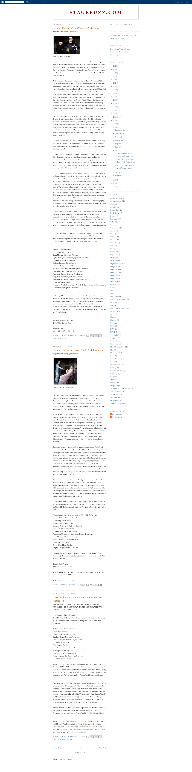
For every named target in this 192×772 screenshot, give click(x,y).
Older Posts (102, 748)
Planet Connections (117, 347)
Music (112, 317)
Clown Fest (114, 228)
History (113, 287)
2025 (115, 69)
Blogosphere (114, 210)
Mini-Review (115, 311)
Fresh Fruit (114, 260)
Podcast (113, 356)
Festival (113, 251)
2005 (115, 186)
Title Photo (114, 394)
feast (112, 248)
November (119, 133)
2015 (115, 103)
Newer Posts (57, 748)
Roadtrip (113, 376)
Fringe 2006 (114, 266)
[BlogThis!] (93, 335)
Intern (112, 293)
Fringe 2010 (114, 275)
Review (63, 338)
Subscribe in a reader (117, 38)
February (118, 175)
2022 (115, 79)
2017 (115, 96)
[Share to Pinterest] (101, 335)
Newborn (113, 323)
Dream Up (113, 243)
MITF (112, 314)
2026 (115, 66)
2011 (115, 117)
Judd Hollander (116, 417)
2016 (115, 100)
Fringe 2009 (114, 272)
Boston (112, 216)
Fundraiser (114, 281)
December (119, 130)
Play (112, 350)
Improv (112, 290)
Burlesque (114, 219)
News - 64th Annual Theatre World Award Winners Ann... (127, 166)
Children (113, 225)
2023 (115, 76)
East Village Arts (116, 55)
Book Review (115, 213)
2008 (115, 127)
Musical (113, 320)
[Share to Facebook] (98, 335)
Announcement (115, 201)
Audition (113, 204)
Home (80, 748)
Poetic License (115, 359)
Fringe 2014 (114, 278)
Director (113, 240)
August (118, 140)
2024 (115, 73)
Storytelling (114, 385)
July (117, 143)
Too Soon (113, 397)
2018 (115, 93)
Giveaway (113, 284)
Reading (113, 367)
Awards (63, 739)
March (117, 172)
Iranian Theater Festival (118, 299)
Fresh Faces (114, 257)
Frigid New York (116, 263)
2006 (115, 183)
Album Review (115, 198)
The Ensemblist (115, 391)
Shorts (112, 379)
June (117, 147)
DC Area (113, 237)
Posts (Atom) (67, 759)
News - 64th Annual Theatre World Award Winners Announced (77, 599)
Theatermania (61, 580)
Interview (113, 296)
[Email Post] (87, 335)
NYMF (112, 332)
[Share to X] (96, 335)
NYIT (112, 329)
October (118, 137)
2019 (115, 90)
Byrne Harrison (116, 414)
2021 (115, 83)
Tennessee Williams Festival (120, 388)
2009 (115, 124)
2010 (115, 120)
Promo (112, 362)
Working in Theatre (117, 403)
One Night (114, 335)
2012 (115, 113)
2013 (115, 110)
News (69, 739)
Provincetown (115, 364)
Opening (113, 338)
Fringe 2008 (114, 269)
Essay (112, 245)
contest (112, 231)
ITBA (112, 302)
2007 (115, 180)
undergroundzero (116, 400)
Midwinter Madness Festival (120, 308)
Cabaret (113, 222)
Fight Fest (113, 254)
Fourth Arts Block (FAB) (119, 52)
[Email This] (91, 335)
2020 (115, 86)
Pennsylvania (115, 344)
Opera (112, 341)
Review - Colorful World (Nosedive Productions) (76, 27)
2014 (115, 107)
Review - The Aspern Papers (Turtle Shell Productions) (79, 350)
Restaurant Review (117, 370)
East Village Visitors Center (120, 49)
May (117, 150)
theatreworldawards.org (78, 732)
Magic (112, 305)
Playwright (114, 353)
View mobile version (79, 752)
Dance (112, 234)
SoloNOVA (114, 382)
